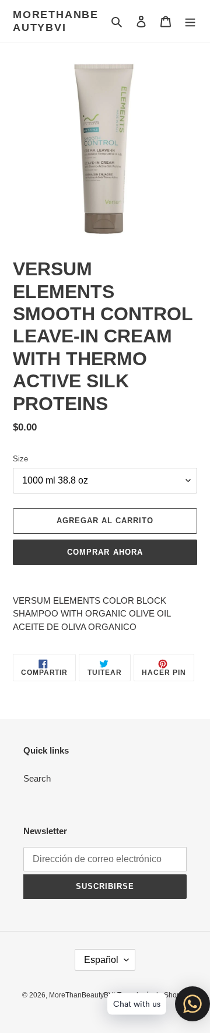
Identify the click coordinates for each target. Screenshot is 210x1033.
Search (37, 778)
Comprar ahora (105, 552)
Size (20, 458)
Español (101, 960)
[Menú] (190, 21)
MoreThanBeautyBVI (56, 21)
